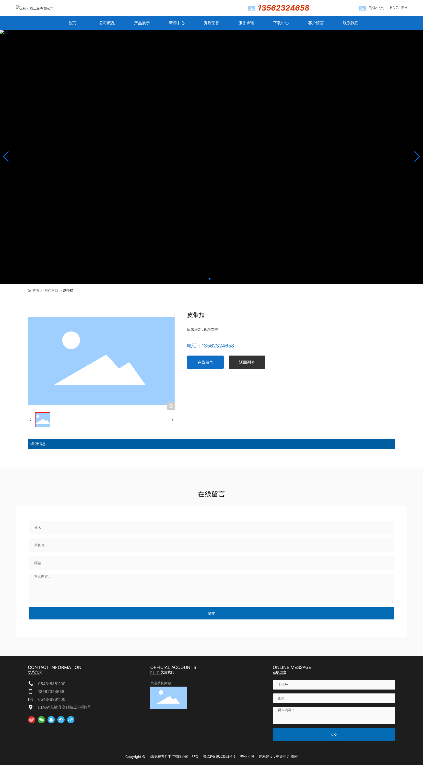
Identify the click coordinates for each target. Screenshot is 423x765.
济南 (294, 756)
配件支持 (51, 290)
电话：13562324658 (210, 346)
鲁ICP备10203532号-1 (219, 756)
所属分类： (195, 329)
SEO (194, 756)
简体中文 (376, 8)
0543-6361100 (51, 683)
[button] (210, 279)
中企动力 (283, 756)
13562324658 (283, 7)
